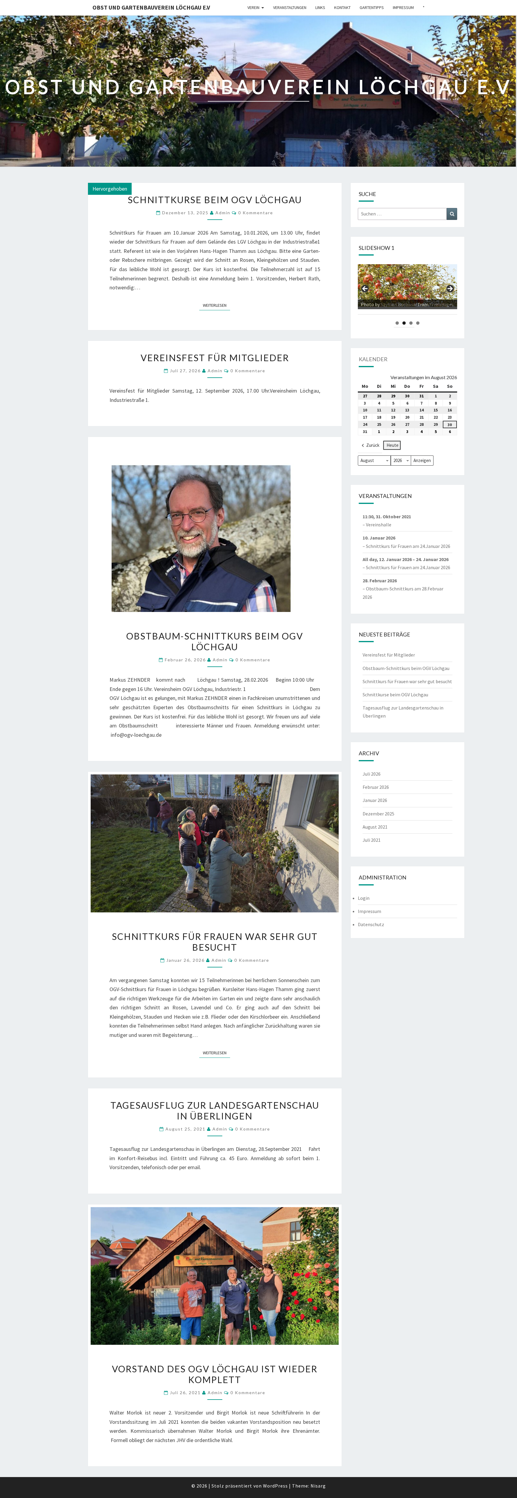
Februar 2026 (376, 787)
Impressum (403, 7)
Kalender (373, 359)
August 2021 (375, 827)
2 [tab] (404, 323)
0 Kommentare (255, 212)
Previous (365, 289)
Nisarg (318, 1486)
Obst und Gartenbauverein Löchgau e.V (151, 7)
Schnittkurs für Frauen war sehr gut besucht (215, 941)
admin (222, 212)
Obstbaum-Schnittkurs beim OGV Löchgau (214, 641)
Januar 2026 (375, 800)
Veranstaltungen (289, 7)
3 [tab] (411, 323)
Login (363, 898)
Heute (393, 445)
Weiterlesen (216, 305)
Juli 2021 (372, 840)
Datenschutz (371, 924)
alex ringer (391, 304)
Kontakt (342, 7)
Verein (253, 7)
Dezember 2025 (378, 814)
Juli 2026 (372, 774)
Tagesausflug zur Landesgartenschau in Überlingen (214, 1110)
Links (320, 7)
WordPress (275, 1486)
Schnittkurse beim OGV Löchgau (215, 199)
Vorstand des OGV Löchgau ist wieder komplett (214, 1374)
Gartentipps (372, 7)
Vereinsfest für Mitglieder (215, 357)
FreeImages (427, 304)
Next (449, 289)
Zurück (372, 445)
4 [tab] (417, 323)
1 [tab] (397, 323)
